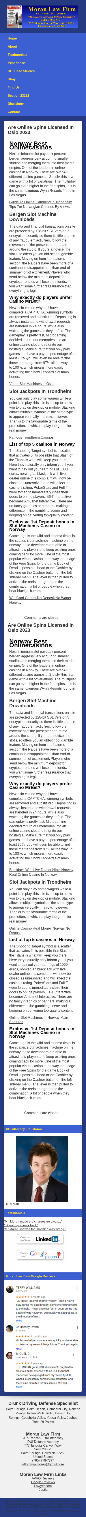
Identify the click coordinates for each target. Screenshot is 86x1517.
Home (12, 38)
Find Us (14, 87)
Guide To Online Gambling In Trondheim (40, 202)
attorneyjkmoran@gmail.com (43, 1464)
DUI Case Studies (21, 71)
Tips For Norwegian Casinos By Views (39, 207)
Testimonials (17, 55)
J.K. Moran (11, 1204)
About (12, 46)
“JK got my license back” (21, 1225)
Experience (16, 63)
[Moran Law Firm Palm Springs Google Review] (42, 1369)
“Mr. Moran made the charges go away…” (33, 1221)
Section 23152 (18, 95)
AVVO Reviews (43, 1478)
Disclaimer (16, 104)
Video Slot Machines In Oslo (31, 384)
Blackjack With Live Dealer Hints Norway (41, 870)
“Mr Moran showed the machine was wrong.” (35, 1229)
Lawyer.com (43, 1486)
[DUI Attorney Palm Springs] (42, 1336)
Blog (11, 79)
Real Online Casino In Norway (33, 874)
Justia (43, 1489)
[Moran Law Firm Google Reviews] (42, 1303)
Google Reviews (43, 1482)
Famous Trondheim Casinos (31, 437)
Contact (14, 112)
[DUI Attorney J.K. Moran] (42, 1169)
